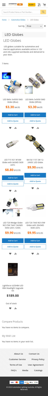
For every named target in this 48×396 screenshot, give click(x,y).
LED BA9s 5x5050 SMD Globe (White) (35, 100)
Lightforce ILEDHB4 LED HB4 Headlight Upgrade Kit (12, 288)
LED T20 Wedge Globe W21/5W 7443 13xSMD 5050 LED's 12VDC (13, 225)
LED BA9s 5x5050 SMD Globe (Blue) (13, 100)
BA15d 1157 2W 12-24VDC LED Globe (35, 161)
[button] (31, 4)
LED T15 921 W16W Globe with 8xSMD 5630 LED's (12, 162)
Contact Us (34, 353)
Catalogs (38, 370)
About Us (18, 353)
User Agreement (36, 364)
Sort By (21, 26)
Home (4, 20)
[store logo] (16, 4)
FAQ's (13, 370)
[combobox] (24, 12)
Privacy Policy (38, 359)
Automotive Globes (18, 20)
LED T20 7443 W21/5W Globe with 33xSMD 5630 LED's (35, 225)
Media (25, 370)
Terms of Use (16, 364)
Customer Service (17, 359)
